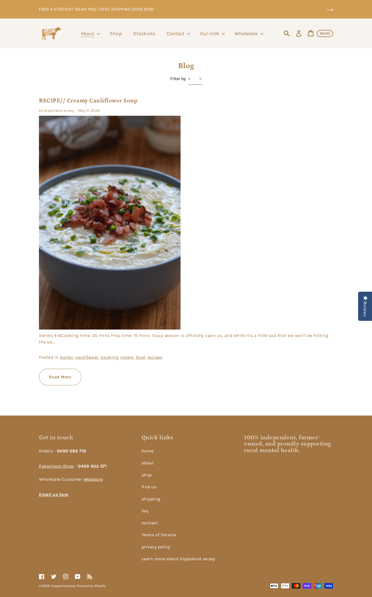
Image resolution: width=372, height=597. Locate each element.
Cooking (109, 357)
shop (147, 474)
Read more (60, 376)
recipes (155, 357)
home (148, 450)
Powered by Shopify (91, 586)
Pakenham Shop (56, 466)
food (140, 357)
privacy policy (156, 546)
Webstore (93, 479)
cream (127, 357)
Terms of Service (159, 534)
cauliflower (87, 357)
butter (66, 357)
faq (145, 510)
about (148, 462)
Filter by (178, 78)
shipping (151, 498)
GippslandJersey (63, 586)
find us (149, 486)
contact (150, 522)
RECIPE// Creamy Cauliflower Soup (88, 101)
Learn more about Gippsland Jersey (178, 558)
